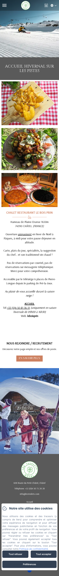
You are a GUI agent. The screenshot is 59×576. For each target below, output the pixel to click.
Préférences (29, 564)
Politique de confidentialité (33, 548)
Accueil (29, 501)
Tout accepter (43, 554)
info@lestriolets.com (29, 493)
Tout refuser (15, 554)
